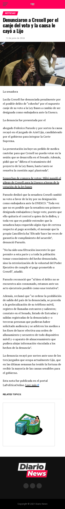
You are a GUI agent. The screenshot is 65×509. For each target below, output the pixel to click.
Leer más (31, 385)
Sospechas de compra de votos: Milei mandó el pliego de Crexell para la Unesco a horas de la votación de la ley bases (32, 182)
